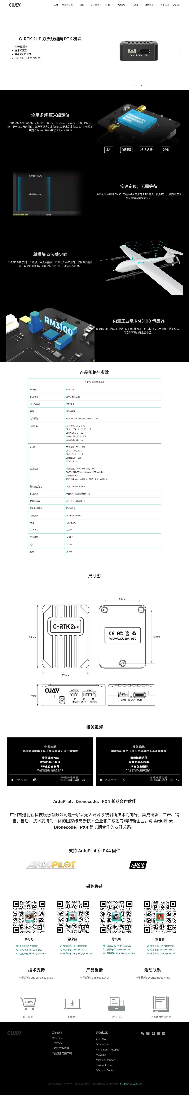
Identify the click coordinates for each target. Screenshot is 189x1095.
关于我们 (164, 5)
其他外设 (149, 5)
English (176, 5)
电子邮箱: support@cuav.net (36, 977)
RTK (82, 5)
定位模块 (95, 5)
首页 (56, 5)
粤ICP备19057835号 (130, 1083)
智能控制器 (67, 5)
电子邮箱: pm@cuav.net (94, 977)
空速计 (135, 5)
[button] (98, 50)
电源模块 (121, 5)
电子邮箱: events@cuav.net (152, 977)
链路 (108, 5)
